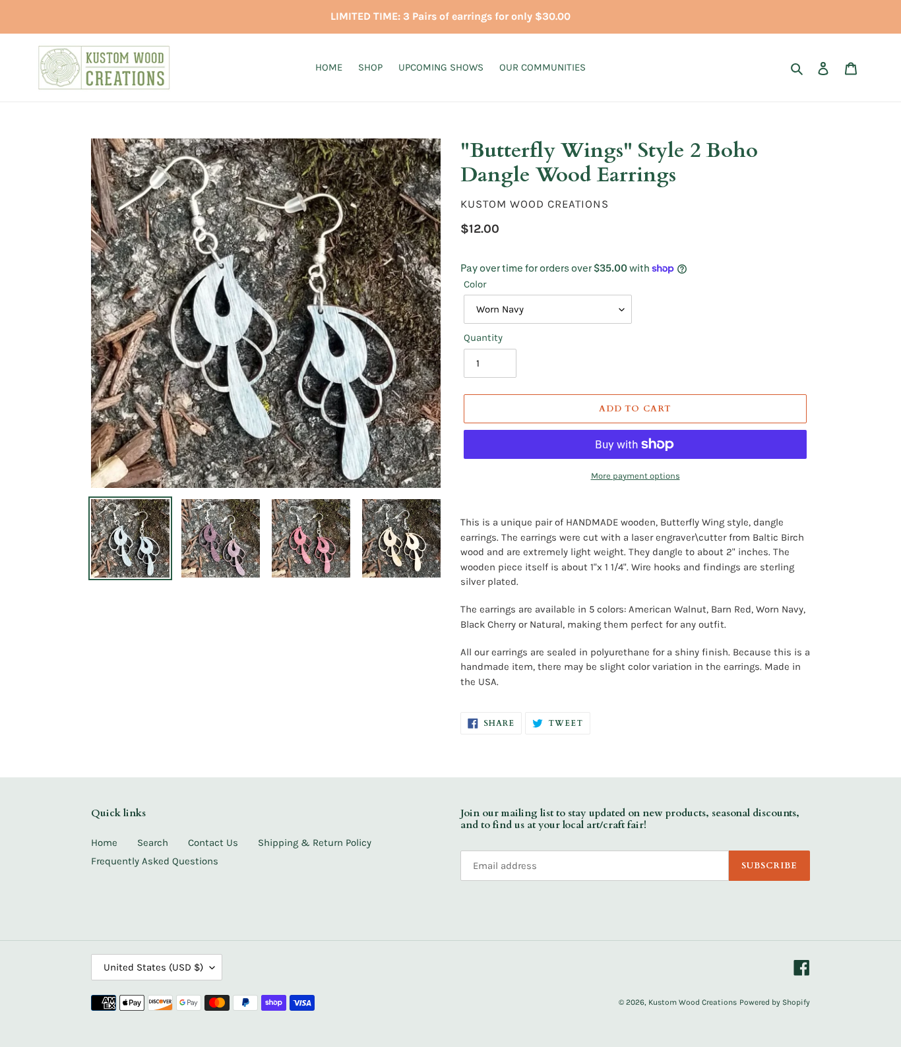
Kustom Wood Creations (692, 1002)
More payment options (635, 476)
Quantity (483, 338)
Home (104, 843)
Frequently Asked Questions (154, 861)
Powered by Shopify (774, 1002)
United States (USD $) (153, 967)
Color (475, 284)
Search (152, 843)
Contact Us (213, 843)
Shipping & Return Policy (314, 843)
